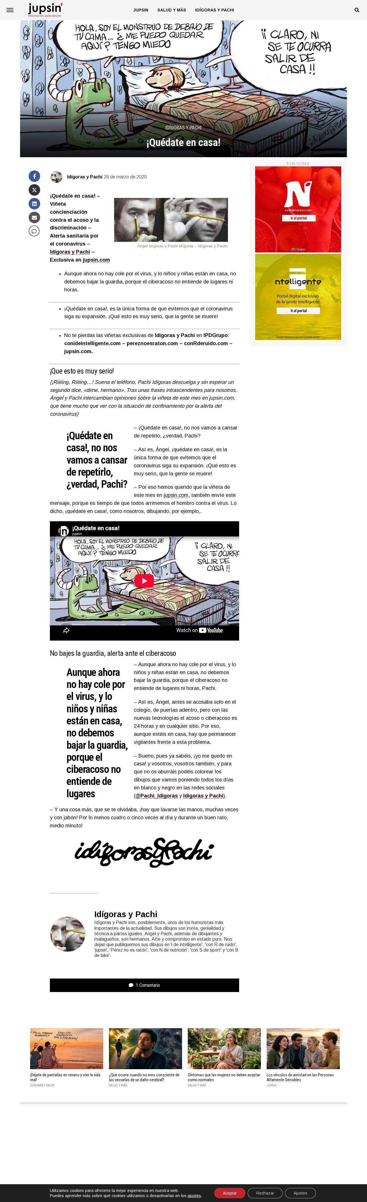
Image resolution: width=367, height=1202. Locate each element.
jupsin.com (96, 260)
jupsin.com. (78, 351)
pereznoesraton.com (152, 343)
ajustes (194, 1195)
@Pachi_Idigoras (157, 796)
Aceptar (230, 1193)
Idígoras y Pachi (214, 10)
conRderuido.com (206, 343)
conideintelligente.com (92, 343)
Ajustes (300, 1193)
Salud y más (171, 10)
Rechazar (265, 1193)
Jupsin (140, 10)
